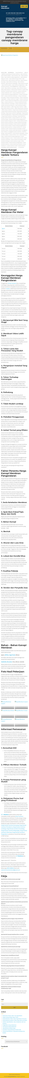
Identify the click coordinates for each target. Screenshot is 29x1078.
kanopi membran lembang (7, 124)
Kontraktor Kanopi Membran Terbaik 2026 (12, 1029)
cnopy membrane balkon (20, 105)
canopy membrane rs (9, 102)
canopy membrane (22, 91)
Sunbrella (3, 662)
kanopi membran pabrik (6, 125)
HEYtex (7, 655)
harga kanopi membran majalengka (13, 113)
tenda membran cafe (14, 134)
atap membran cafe (16, 75)
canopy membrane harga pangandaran (9, 94)
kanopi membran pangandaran (19, 125)
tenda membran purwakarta (16, 144)
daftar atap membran (5, 106)
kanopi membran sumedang (15, 128)
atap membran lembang (11, 82)
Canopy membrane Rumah (20, 102)
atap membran (24, 74)
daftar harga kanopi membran (21, 108)
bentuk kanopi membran (11, 91)
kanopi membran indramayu (7, 122)
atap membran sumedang (10, 88)
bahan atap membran (5, 89)
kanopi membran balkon (6, 117)
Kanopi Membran (4, 48)
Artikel (10, 48)
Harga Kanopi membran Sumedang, (15, 828)
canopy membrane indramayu (10, 96)
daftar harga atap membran (17, 106)
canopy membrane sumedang (7, 103)
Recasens (9, 662)
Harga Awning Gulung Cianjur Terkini (10, 1017)
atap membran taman (21, 88)
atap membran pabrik (6, 85)
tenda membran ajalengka (18, 133)
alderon (26, 72)
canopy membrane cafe (6, 92)
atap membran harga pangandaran (12, 77)
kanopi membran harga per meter (8, 120)
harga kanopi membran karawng (9, 111)
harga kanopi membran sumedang (9, 116)
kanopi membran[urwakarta (15, 130)
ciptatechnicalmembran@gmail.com (10, 870)
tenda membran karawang (17, 139)
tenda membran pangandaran (15, 142)
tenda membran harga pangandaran (12, 136)
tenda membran (8, 133)
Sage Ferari (12, 655)
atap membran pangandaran (18, 85)
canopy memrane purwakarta (7, 105)
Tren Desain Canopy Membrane (9, 1026)
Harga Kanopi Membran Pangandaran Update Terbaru (14, 152)
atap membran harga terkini (15, 78)
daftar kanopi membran (7, 110)
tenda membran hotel (18, 138)
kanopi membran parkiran (6, 127)
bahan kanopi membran (16, 89)
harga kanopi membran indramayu (20, 110)
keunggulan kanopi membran (14, 131)
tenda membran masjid (15, 141)
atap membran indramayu (14, 80)
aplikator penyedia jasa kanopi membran (11, 74)
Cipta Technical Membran (14, 1074)
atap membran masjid (23, 83)
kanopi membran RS (17, 127)
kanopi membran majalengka (19, 124)
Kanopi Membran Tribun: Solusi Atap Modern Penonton (15, 1018)
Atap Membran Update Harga (9, 1028)
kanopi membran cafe (17, 117)
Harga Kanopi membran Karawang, (10, 825)
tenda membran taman (12, 147)
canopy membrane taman (20, 103)
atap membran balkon (6, 75)
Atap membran (19, 816)
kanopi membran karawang (20, 122)
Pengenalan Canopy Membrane (9, 1025)
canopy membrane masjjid (13, 99)
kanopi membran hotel (22, 120)
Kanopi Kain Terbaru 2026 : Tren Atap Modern (12, 1015)
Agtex (3, 228)
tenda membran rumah (12, 145)
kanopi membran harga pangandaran (17, 119)
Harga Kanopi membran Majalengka (10, 830)
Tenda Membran (19, 72)
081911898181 (10, 868)
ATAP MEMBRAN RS (14, 86)
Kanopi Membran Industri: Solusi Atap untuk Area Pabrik (15, 1020)
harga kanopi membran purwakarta (20, 114)
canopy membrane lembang (12, 97)
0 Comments (21, 147)
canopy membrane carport (18, 92)
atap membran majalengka (11, 83)
